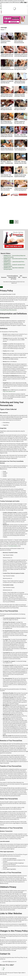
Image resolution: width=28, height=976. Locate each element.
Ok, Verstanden (19, 6)
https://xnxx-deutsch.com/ (9, 391)
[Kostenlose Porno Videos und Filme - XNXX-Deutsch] (11, 12)
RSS (19, 277)
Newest (2, 29)
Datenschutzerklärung (12, 275)
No (3, 969)
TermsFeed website (12, 546)
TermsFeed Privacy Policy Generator (8, 310)
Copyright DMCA (12, 277)
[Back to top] (25, 973)
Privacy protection (10, 8)
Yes (4, 968)
